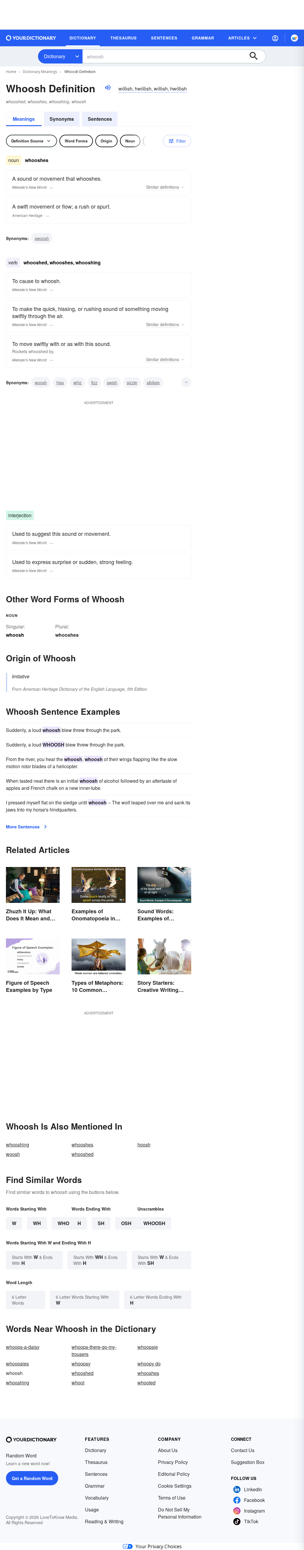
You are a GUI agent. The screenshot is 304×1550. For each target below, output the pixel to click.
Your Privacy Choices (159, 1546)
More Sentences (22, 826)
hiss (60, 382)
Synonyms (62, 118)
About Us (168, 1450)
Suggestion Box (248, 1462)
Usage (92, 1509)
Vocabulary (97, 1497)
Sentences (100, 118)
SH (101, 1223)
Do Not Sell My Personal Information (180, 1513)
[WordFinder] (294, 38)
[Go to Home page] (31, 38)
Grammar (94, 1485)
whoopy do (149, 1363)
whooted (146, 1382)
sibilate (153, 382)
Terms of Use (172, 1497)
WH (37, 1223)
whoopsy (81, 1363)
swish (112, 382)
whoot (78, 1382)
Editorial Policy (174, 1473)
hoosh (144, 1144)
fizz (94, 382)
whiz (77, 382)
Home (11, 71)
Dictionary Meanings (40, 71)
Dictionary (54, 56)
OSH (126, 1223)
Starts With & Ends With (32, 1260)
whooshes (67, 634)
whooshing (17, 1144)
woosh (41, 382)
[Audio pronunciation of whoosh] (107, 87)
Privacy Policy (173, 1462)
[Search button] (256, 56)
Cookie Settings (174, 1485)
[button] (275, 38)
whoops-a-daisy (22, 1346)
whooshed (83, 1154)
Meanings (24, 118)
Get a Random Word (32, 1478)
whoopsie (147, 1346)
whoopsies (17, 1363)
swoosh (42, 238)
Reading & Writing (104, 1521)
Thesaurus (96, 1462)
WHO (63, 1223)
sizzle (132, 382)
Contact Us (242, 1450)
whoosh (154, 1223)
